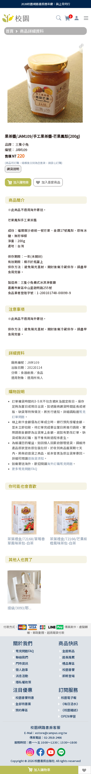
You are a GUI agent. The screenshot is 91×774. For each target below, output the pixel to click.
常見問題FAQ (25, 651)
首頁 (10, 31)
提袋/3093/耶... (19, 607)
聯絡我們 (22, 657)
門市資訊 (22, 663)
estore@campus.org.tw (51, 733)
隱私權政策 (23, 682)
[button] (58, 18)
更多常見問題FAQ (24, 469)
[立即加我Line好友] (61, 754)
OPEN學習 (68, 716)
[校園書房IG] (30, 754)
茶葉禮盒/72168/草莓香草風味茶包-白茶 (26, 541)
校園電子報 (68, 697)
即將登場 (68, 676)
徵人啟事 (22, 669)
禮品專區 (68, 663)
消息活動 (22, 676)
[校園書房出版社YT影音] (51, 754)
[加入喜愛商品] (84, 770)
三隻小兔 (22, 144)
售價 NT (11, 156)
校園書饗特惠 (24, 697)
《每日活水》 (70, 704)
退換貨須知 (36, 458)
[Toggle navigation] (86, 18)
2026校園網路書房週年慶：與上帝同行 (45, 4)
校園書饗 (68, 669)
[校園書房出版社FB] (40, 754)
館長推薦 (68, 657)
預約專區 (21, 710)
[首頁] (15, 17)
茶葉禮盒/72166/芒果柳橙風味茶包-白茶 (68, 541)
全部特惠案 (23, 704)
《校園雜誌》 (70, 710)
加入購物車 (20, 182)
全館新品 (68, 651)
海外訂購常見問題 (60, 463)
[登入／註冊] (76, 18)
